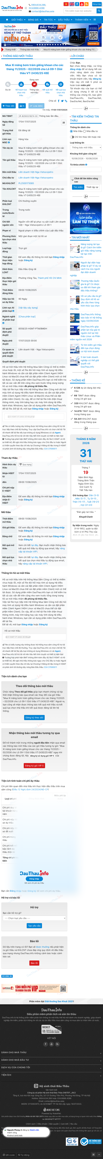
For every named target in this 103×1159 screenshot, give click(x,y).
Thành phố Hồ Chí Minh (50, 278)
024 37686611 (50, 449)
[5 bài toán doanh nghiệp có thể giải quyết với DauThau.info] (74, 360)
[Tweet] (62, 101)
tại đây (34, 545)
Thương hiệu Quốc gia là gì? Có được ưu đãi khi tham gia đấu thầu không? (90, 286)
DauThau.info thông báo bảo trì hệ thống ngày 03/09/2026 (91, 317)
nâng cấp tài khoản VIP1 (35, 563)
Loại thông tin (77, 142)
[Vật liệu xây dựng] (28, 307)
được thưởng (42, 946)
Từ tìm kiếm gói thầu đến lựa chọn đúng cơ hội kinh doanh (91, 348)
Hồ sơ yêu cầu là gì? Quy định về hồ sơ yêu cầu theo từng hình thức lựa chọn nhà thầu (85, 302)
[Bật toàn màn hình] (93, 1154)
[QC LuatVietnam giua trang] (34, 988)
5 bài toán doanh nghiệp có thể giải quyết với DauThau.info (90, 362)
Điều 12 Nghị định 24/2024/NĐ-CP (30, 789)
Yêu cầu (73, 1124)
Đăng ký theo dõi (34, 717)
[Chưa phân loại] (27, 316)
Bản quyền (54, 1124)
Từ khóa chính (77, 164)
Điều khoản (42, 1124)
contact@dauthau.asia (43, 11)
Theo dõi (9, 105)
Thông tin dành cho (80, 127)
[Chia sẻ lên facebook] (58, 101)
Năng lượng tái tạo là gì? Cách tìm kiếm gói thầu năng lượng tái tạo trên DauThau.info (85, 250)
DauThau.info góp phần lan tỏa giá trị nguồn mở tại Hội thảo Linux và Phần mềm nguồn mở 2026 (85, 333)
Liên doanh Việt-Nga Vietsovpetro (36, 172)
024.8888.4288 (37, 8)
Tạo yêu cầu (34, 925)
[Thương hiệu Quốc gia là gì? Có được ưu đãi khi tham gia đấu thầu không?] (74, 284)
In (23, 105)
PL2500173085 (26, 183)
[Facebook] (77, 4)
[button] (18, 19)
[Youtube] (82, 4)
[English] (71, 4)
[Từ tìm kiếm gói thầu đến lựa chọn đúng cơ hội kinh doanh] (74, 348)
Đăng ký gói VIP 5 (34, 765)
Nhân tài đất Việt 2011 (34, 1116)
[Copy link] (66, 101)
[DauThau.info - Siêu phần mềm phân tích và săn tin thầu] (14, 8)
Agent (57, 433)
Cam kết (64, 1124)
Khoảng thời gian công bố (83, 153)
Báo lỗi (34, 963)
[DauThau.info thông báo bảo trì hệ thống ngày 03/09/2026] (74, 318)
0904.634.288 (38, 4)
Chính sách (31, 1124)
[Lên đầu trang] (99, 1154)
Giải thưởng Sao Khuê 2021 (59, 1001)
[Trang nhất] (7, 19)
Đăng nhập (59, 257)
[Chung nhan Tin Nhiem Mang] (51, 1030)
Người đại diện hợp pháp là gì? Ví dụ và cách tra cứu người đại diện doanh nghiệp (85, 269)
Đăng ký (28, 260)
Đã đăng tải (24, 130)
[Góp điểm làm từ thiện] (86, 218)
